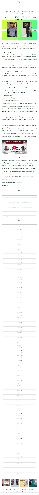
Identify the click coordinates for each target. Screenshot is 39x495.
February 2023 (19, 297)
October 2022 (19, 304)
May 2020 (18, 352)
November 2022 (19, 302)
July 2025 (19, 249)
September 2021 (19, 325)
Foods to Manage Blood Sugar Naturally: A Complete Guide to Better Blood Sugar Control (19, 200)
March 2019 (19, 375)
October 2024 (19, 264)
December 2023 (19, 280)
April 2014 (19, 473)
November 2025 (19, 242)
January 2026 (19, 239)
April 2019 (19, 373)
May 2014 (19, 471)
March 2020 (19, 355)
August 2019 (19, 367)
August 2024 (19, 267)
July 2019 (19, 368)
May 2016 (18, 431)
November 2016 (19, 421)
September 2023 (19, 285)
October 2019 (19, 363)
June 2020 (19, 350)
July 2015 (19, 448)
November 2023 (19, 282)
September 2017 (19, 405)
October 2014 (19, 463)
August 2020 (19, 347)
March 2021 (19, 335)
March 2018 (19, 395)
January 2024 (19, 279)
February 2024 (19, 277)
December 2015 (19, 440)
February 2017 (19, 416)
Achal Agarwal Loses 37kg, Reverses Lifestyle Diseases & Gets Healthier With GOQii (19, 18)
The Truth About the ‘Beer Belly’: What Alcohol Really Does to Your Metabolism (19, 205)
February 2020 (19, 357)
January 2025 (19, 259)
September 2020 (19, 345)
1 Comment (23, 16)
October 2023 (19, 284)
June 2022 (18, 310)
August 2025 (19, 247)
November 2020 (19, 342)
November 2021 (19, 322)
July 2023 (18, 289)
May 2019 (19, 372)
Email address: (19, 214)
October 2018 (19, 383)
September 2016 (19, 425)
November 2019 (19, 362)
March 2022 (19, 315)
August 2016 (19, 426)
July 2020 (19, 348)
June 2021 (18, 330)
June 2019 (18, 370)
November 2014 (19, 461)
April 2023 (18, 294)
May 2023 (18, 292)
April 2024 (18, 274)
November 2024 (19, 262)
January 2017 (19, 418)
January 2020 (19, 358)
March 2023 (19, 295)
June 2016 (19, 430)
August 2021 (19, 327)
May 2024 (18, 272)
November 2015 (19, 441)
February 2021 (19, 337)
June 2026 (18, 231)
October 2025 (19, 244)
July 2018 (19, 388)
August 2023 (19, 287)
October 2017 (19, 403)
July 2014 (19, 468)
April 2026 (18, 234)
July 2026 (18, 229)
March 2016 (19, 435)
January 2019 (19, 378)
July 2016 (19, 428)
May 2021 (18, 332)
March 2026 (19, 236)
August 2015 (19, 446)
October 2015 (19, 443)
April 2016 (18, 433)
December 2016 (19, 420)
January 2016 (19, 438)
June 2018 (18, 390)
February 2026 (19, 237)
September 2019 (19, 365)
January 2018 (19, 398)
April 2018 (18, 393)
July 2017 (19, 408)
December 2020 (19, 340)
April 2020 (19, 353)
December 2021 (19, 320)
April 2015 (18, 453)
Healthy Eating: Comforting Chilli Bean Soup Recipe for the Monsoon (19, 204)
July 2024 (18, 269)
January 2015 (19, 458)
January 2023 (19, 299)
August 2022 (19, 307)
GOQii (19, 1)
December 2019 (19, 360)
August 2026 (19, 227)
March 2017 (19, 415)
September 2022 (19, 305)
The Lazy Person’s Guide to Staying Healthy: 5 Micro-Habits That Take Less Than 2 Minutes (19, 202)
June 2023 (18, 290)
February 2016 (19, 436)
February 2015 (19, 456)
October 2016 (19, 423)
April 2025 (18, 254)
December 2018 (19, 380)
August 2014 (19, 466)
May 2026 (18, 232)
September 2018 (19, 385)
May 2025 (18, 252)
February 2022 (19, 317)
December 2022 (19, 300)
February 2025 (19, 257)
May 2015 (19, 451)
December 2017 (19, 400)
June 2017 (19, 410)
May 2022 (18, 312)
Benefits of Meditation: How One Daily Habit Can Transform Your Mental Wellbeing (19, 207)
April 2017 (19, 413)
